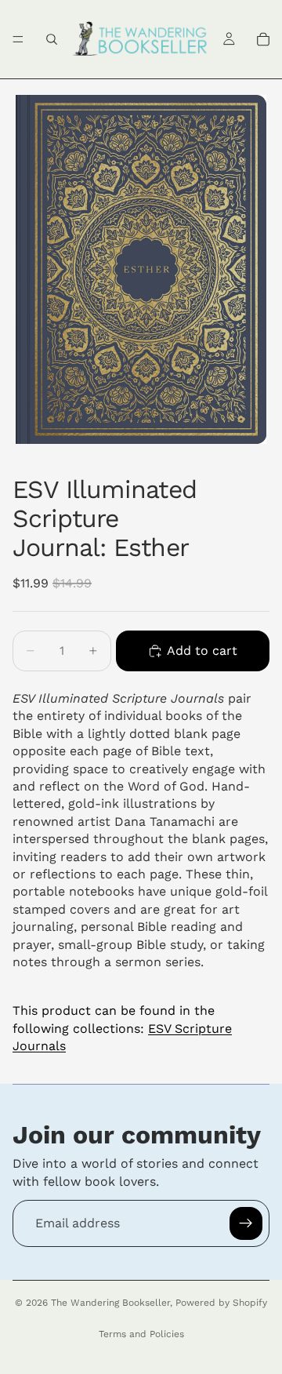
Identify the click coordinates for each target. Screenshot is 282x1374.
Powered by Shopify (221, 1302)
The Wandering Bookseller (110, 1302)
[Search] (51, 39)
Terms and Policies (141, 1334)
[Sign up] (246, 1223)
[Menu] (18, 39)
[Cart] (263, 39)
